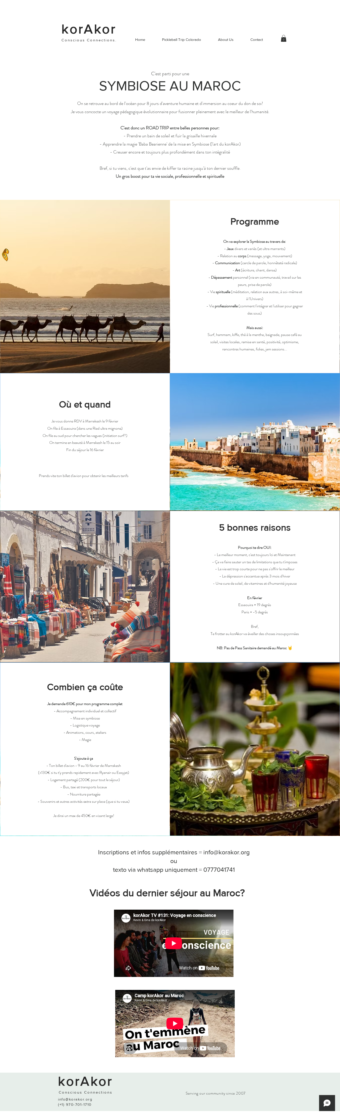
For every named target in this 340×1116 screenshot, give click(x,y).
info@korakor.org (226, 852)
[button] (283, 38)
